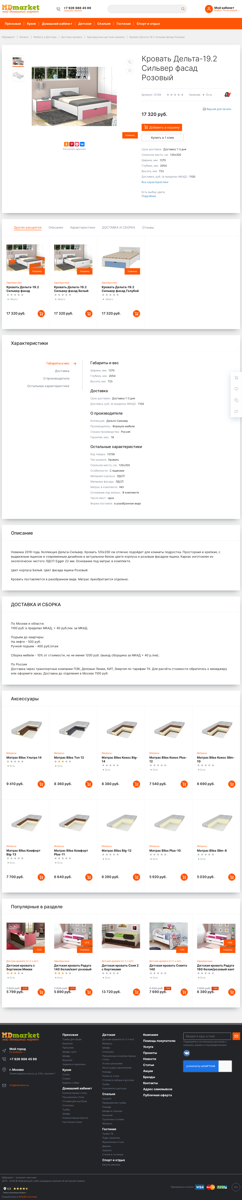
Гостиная (124, 23)
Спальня (103, 23)
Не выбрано (16, 1052)
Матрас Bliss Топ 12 (69, 757)
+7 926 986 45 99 (23, 1059)
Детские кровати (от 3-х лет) (22, 961)
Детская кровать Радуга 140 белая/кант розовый (73, 967)
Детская (84, 23)
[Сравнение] (236, 400)
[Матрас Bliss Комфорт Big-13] (25, 821)
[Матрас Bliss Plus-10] (168, 821)
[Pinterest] (71, 144)
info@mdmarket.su (19, 1085)
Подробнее (149, 196)
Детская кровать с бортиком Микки (20, 967)
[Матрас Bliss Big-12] (121, 821)
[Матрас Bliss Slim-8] (216, 821)
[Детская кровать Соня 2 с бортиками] (121, 936)
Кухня (31, 23)
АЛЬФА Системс (27, 1196)
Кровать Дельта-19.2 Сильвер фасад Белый (71, 289)
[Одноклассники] (66, 144)
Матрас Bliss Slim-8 (212, 850)
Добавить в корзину (164, 127)
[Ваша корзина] (236, 377)
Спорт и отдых (148, 23)
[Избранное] (236, 389)
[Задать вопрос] (236, 411)
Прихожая (13, 23)
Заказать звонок (73, 10)
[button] (77, 7)
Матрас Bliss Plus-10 (165, 850)
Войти (217, 10)
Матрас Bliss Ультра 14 (24, 757)
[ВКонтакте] (82, 144)
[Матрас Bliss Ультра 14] (25, 728)
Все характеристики (155, 182)
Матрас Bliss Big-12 (116, 850)
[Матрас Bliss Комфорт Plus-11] (73, 821)
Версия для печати (219, 109)
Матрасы (11, 753)
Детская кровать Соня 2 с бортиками (120, 967)
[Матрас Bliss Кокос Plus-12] (168, 728)
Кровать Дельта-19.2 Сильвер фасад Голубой (120, 289)
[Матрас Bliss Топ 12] (73, 728)
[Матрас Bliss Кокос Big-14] (121, 728)
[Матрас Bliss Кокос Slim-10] (216, 728)
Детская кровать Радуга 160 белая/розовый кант (215, 967)
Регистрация (230, 10)
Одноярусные (14, 282)
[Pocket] (77, 144)
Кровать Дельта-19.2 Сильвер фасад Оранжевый (22, 290)
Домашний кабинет (57, 23)
